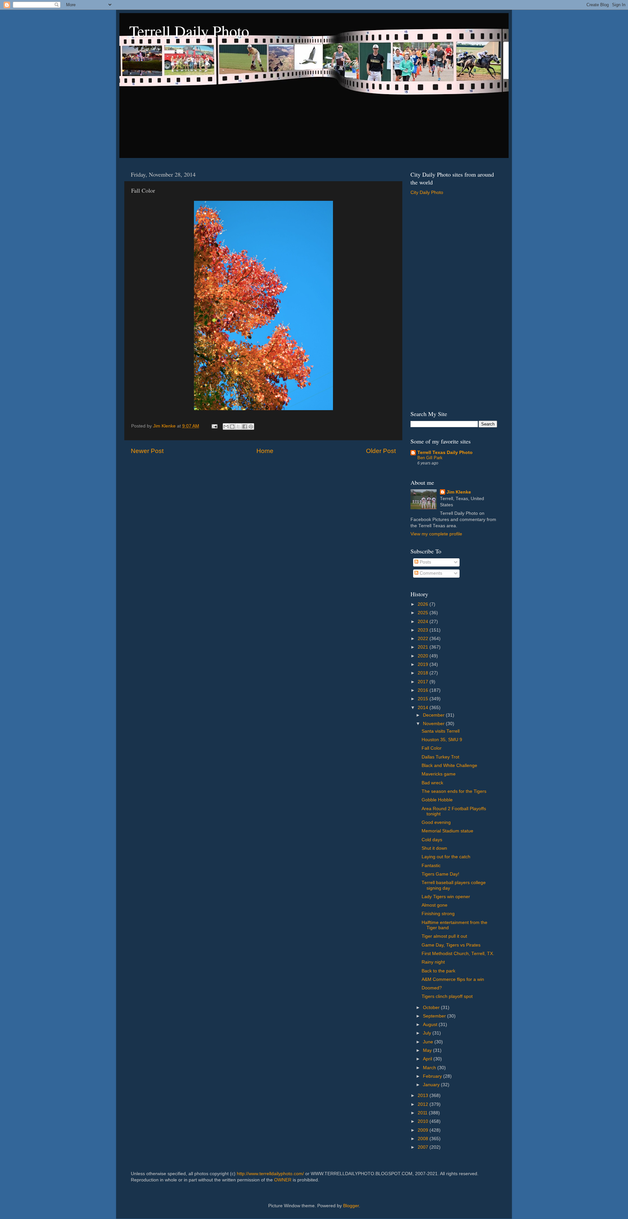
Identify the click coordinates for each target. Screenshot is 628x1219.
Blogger (351, 1205)
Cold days (432, 839)
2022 (423, 638)
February (433, 1076)
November (434, 723)
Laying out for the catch (446, 856)
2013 (423, 1095)
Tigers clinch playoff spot (447, 996)
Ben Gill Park (430, 457)
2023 (423, 630)
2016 (423, 690)
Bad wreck (432, 782)
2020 (423, 655)
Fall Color (432, 748)
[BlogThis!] (232, 426)
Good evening (436, 822)
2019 (423, 664)
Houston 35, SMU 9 (442, 739)
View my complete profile (436, 533)
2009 (423, 1130)
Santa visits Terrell (441, 731)
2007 (423, 1147)
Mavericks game (439, 774)
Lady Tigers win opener (446, 896)
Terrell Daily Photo (189, 30)
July (427, 1033)
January (432, 1084)
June (428, 1041)
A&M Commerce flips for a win (453, 979)
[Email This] (226, 426)
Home (264, 450)
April (428, 1058)
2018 (423, 672)
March (430, 1067)
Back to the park (438, 970)
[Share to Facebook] (244, 426)
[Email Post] (214, 426)
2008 (423, 1138)
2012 (423, 1104)
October (432, 1007)
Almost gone (434, 905)
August (431, 1024)
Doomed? (432, 987)
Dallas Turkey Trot (440, 757)
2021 (423, 647)
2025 (423, 612)
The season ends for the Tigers (454, 791)
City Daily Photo (426, 192)
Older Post (381, 450)
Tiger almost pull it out (444, 936)
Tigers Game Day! (440, 874)
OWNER (282, 1179)
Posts (424, 562)
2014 (423, 707)
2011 (423, 1112)
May (428, 1050)
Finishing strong (438, 913)
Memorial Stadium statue (447, 830)
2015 (423, 698)
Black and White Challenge (449, 765)
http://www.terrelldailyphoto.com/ (270, 1173)
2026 (423, 604)
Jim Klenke (458, 492)
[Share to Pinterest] (251, 426)
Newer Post (147, 450)
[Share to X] (238, 426)
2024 (423, 621)
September (435, 1016)
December (434, 715)
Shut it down (434, 848)
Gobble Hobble (437, 799)
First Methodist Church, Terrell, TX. (458, 953)
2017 (423, 681)
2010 (423, 1121)
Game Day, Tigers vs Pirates (451, 945)
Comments (430, 573)
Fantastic (431, 865)
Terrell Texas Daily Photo (445, 452)
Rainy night (433, 962)
